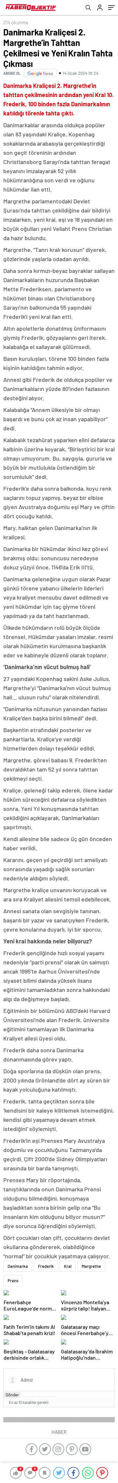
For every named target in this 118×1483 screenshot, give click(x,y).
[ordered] (39, 1396)
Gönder (12, 1394)
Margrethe (91, 1266)
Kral (67, 1266)
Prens (13, 1280)
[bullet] (44, 1396)
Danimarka (18, 1266)
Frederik (46, 1266)
